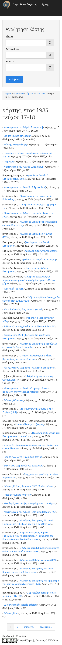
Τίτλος (9, 36)
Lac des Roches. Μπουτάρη (17, 135)
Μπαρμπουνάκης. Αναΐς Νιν (17, 494)
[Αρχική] (6, 5)
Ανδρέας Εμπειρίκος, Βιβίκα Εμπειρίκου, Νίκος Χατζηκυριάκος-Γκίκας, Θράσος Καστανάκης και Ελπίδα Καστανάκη (27, 536)
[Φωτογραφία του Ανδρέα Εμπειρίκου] (23, 127)
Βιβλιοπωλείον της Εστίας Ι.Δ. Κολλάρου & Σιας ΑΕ (29, 326)
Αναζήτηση (14, 79)
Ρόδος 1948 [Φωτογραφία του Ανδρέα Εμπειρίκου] (29, 367)
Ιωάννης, (15, 144)
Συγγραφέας (13, 49)
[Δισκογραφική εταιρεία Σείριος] (20, 604)
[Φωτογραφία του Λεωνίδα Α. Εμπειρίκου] (24, 187)
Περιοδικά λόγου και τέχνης (31, 4)
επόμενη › (29, 626)
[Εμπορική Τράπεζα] (13, 288)
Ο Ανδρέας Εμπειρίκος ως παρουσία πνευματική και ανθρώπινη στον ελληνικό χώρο (28, 280)
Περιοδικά (18, 93)
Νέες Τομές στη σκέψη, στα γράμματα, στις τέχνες (29, 503)
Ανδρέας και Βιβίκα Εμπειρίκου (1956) (38, 560)
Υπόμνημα (8, 161)
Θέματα (10, 61)
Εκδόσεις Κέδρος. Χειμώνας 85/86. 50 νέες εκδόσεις (29, 486)
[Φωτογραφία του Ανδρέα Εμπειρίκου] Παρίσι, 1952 (29, 511)
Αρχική (8, 93)
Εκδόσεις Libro (10, 613)
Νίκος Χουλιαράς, (22, 309)
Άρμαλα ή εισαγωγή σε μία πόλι (41, 250)
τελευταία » (46, 626)
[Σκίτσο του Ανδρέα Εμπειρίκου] (39, 259)
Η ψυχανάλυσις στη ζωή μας (29, 424)
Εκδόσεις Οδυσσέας (13, 400)
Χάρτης (29, 93)
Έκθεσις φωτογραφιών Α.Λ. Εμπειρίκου (23, 465)
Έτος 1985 (40, 93)
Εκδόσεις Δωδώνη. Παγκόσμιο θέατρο (22, 456)
